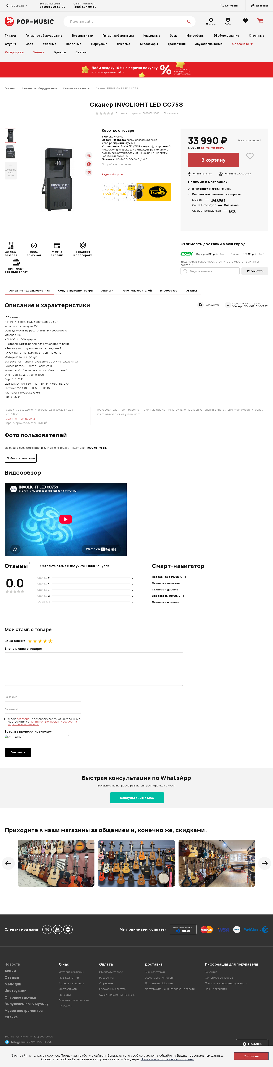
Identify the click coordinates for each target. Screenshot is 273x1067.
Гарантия (211, 972)
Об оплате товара (111, 972)
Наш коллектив (69, 977)
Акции (10, 971)
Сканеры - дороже (165, 589)
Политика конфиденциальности (226, 983)
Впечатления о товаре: (23, 648)
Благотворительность (74, 1000)
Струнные (256, 36)
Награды (65, 994)
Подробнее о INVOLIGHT (169, 577)
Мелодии (13, 984)
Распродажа (14, 52)
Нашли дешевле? (249, 140)
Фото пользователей (137, 290)
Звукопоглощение (208, 44)
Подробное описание (116, 164)
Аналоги (107, 290)
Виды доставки (155, 972)
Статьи (81, 52)
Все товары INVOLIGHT (168, 596)
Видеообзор (168, 290)
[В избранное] (250, 160)
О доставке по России (159, 977)
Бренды (60, 52)
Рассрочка (106, 977)
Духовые (123, 44)
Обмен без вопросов (219, 977)
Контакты (65, 1006)
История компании (71, 972)
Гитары (10, 36)
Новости (12, 964)
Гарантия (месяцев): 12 (20, 418)
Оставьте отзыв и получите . (75, 566)
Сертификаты (68, 989)
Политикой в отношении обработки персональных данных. (42, 723)
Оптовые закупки (20, 997)
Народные (73, 44)
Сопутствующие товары (75, 290)
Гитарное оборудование (44, 36)
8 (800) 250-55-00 (52, 7)
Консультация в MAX (137, 798)
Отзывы (191, 290)
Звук (173, 36)
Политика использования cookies (167, 1059)
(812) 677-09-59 (85, 7)
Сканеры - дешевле (166, 583)
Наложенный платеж (112, 989)
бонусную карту (212, 148)
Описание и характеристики (29, 290)
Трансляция (177, 44)
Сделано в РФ (242, 44)
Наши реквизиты (216, 989)
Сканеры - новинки (165, 602)
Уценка (38, 52)
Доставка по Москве (159, 983)
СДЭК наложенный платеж (116, 994)
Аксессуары (149, 44)
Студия (10, 44)
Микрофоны (195, 36)
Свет (29, 44)
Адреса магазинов (71, 983)
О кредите (106, 983)
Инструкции (15, 990)
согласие (23, 719)
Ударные (49, 44)
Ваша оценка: (16, 641)
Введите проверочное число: (28, 731)
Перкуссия (99, 44)
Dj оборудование (226, 36)
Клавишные (151, 36)
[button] (8, 863)
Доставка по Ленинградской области (170, 989)
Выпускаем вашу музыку (27, 1004)
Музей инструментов (24, 1010)
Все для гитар (82, 36)
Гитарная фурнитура (118, 36)
